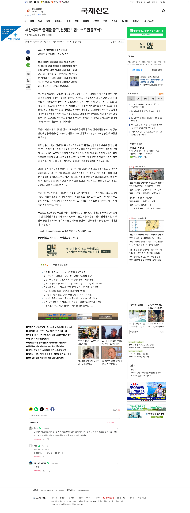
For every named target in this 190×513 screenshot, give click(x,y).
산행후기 (141, 153)
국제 (69, 21)
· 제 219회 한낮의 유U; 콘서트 (140, 375)
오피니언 (136, 21)
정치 (40, 21)
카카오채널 (46, 2)
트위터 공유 (28, 59)
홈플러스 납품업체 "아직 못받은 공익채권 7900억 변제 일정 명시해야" (156, 182)
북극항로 (142, 62)
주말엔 (86, 21)
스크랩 (28, 87)
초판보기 (154, 2)
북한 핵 (150, 62)
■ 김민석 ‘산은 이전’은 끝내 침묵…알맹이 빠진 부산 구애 (48, 354)
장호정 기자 (29, 42)
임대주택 (157, 62)
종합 (131, 98)
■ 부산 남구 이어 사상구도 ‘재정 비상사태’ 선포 (45, 358)
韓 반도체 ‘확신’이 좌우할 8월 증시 (142, 347)
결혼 (144, 150)
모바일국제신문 (141, 498)
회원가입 (139, 2)
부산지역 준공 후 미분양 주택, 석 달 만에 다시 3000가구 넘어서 (70, 298)
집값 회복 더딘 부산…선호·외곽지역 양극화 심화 (65, 272)
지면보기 (147, 2)
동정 (152, 150)
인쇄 (28, 74)
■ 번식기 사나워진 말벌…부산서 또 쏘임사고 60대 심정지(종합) (51, 327)
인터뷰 (114, 21)
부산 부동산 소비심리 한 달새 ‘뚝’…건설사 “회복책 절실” (68, 275)
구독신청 (162, 2)
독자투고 (88, 498)
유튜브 (56, 2)
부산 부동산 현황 (60, 264)
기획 (105, 21)
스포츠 (96, 21)
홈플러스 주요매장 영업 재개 (140, 204)
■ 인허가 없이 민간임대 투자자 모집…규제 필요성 (46, 350)
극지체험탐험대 (156, 64)
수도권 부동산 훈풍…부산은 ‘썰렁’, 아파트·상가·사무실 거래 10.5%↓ (74, 283)
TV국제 (125, 21)
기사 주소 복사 (28, 81)
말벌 (147, 64)
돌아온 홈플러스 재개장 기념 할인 (142, 201)
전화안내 (63, 498)
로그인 (132, 2)
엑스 (37, 2)
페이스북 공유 (28, 52)
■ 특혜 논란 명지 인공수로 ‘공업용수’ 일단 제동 (45, 346)
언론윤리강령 (121, 498)
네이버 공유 (28, 65)
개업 (139, 150)
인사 (131, 150)
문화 (77, 21)
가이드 (133, 156)
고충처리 (131, 498)
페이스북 (30, 2)
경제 (48, 21)
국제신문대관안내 (83, 490)
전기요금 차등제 (138, 64)
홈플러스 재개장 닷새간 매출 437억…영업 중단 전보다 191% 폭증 (154, 189)
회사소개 (54, 498)
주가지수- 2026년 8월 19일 (139, 356)
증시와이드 (136, 342)
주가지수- (135, 351)
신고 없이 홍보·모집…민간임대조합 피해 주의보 (64, 290)
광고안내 (71, 498)
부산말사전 (149, 21)
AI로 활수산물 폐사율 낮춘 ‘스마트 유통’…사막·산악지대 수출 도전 (137, 328)
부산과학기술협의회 (47, 490)
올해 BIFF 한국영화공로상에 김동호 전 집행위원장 (111, 362)
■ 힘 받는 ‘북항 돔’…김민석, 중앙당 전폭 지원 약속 (46, 342)
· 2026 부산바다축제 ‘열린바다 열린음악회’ (145, 372)
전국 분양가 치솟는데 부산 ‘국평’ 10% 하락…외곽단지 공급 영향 (71, 287)
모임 (135, 150)
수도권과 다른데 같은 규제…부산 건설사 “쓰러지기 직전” (68, 294)
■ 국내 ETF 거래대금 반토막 (37, 338)
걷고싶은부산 (60, 490)
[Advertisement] (97, 64)
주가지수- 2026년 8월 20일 (139, 353)
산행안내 (132, 153)
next (164, 391)
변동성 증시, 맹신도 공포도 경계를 (141, 344)
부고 (157, 150)
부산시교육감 (132, 62)
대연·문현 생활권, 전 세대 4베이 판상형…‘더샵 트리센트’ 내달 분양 (72, 302)
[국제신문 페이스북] (49, 237)
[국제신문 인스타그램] (69, 237)
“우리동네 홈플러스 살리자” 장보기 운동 (145, 186)
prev (128, 391)
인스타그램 (65, 2)
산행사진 (149, 153)
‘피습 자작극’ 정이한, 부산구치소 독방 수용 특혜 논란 (88, 362)
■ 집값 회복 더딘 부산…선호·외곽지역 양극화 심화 (46, 330)
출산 (148, 150)
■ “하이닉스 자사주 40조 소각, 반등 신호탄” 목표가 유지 (48, 334)
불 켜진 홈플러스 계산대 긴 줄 (141, 197)
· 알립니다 (133, 369)
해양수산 (58, 21)
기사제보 (97, 498)
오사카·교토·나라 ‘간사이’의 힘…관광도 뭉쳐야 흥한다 (156, 326)
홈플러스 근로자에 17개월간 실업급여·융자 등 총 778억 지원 (152, 193)
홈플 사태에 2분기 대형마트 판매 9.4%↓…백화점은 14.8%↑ (153, 208)
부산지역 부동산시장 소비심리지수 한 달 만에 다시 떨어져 (68, 279)
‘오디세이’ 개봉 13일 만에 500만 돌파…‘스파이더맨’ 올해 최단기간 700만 (111, 343)
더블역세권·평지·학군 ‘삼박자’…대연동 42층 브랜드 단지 (68, 305)
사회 (32, 21)
